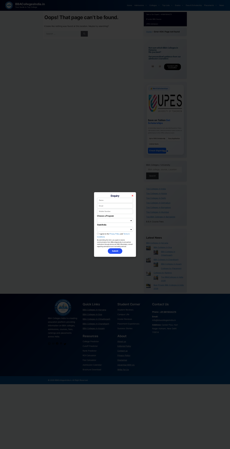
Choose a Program (105, 216)
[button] (132, 196)
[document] (115, 224)
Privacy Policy (114, 234)
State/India (101, 225)
